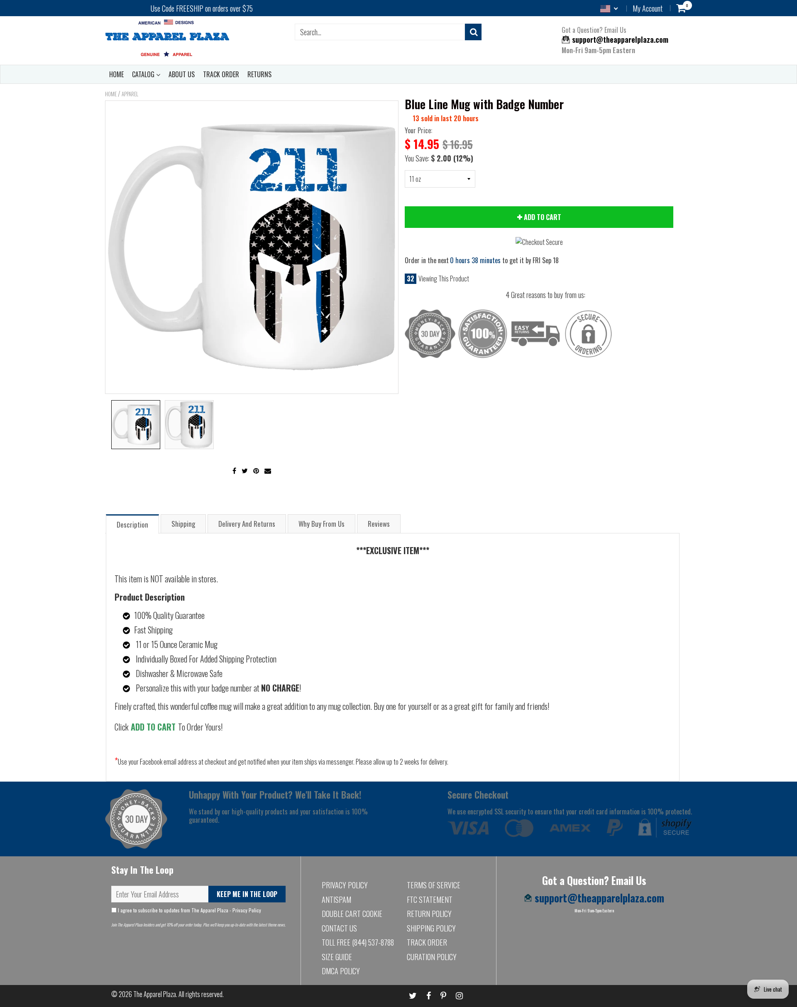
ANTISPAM (336, 899)
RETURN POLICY (429, 913)
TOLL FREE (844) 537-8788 (358, 942)
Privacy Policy (246, 910)
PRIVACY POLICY (345, 885)
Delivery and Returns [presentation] (246, 523)
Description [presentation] (132, 524)
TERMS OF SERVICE (433, 885)
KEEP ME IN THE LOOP (247, 894)
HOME (116, 74)
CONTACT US (339, 928)
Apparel (130, 94)
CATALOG (144, 74)
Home (111, 94)
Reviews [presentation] (379, 523)
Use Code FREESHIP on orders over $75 (202, 8)
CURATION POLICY (432, 956)
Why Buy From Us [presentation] (321, 523)
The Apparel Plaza (154, 994)
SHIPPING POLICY (431, 928)
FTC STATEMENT (429, 899)
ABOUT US (182, 74)
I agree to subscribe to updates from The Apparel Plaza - (189, 910)
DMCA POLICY (341, 970)
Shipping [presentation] (183, 523)
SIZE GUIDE (337, 956)
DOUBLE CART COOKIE (352, 913)
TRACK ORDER (221, 74)
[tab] (132, 523)
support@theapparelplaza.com (619, 39)
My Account (648, 8)
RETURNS (259, 74)
